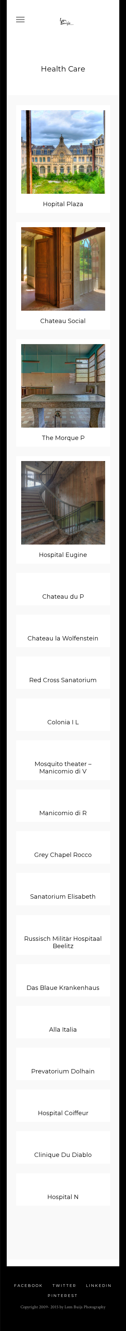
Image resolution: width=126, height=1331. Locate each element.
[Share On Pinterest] (73, 1234)
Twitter (64, 1285)
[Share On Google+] (93, 1234)
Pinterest (63, 1295)
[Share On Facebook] (33, 1234)
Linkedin (99, 1285)
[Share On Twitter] (53, 1234)
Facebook (28, 1285)
